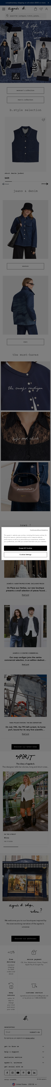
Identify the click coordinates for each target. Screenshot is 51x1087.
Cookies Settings (25, 554)
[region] (25, 543)
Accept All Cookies (25, 548)
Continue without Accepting (39, 530)
